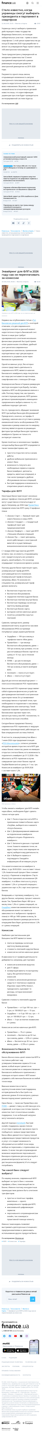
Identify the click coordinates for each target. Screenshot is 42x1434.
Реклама (15, 1366)
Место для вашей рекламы (21, 124)
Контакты (27, 1375)
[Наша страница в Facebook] (9, 1336)
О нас (4, 1358)
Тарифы (21, 1241)
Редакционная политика (12, 1362)
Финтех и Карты (21, 23)
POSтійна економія (11, 743)
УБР (16, 104)
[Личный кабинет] (27, 3)
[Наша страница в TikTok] (21, 1336)
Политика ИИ (30, 1362)
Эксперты (6, 1366)
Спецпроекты (27, 1366)
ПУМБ (4, 1106)
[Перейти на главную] (9, 3)
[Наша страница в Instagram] (26, 1336)
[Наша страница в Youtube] (15, 1336)
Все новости (15, 231)
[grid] (21, 777)
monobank (21, 1123)
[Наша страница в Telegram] (4, 1336)
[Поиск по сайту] (32, 3)
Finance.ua (5, 231)
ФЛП (4, 1241)
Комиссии (12, 1241)
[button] (32, 1299)
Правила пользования (11, 1371)
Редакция (13, 1358)
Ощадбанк (6, 907)
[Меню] (37, 3)
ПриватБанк (33, 505)
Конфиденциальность (11, 1375)
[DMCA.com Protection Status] (6, 1425)
